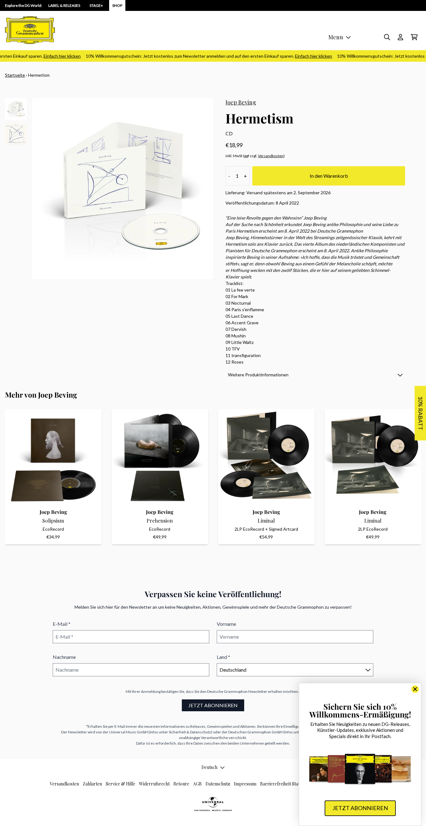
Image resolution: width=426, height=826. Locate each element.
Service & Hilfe (120, 784)
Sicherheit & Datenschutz (190, 732)
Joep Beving (240, 102)
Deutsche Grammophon (227, 691)
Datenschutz (218, 784)
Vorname (226, 624)
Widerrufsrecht (154, 784)
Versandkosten (270, 155)
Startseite (15, 75)
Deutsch (209, 767)
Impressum (245, 784)
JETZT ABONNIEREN (213, 705)
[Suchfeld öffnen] (386, 37)
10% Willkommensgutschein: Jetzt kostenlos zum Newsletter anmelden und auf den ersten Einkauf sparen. (202, 56)
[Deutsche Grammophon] (30, 30)
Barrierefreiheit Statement (286, 784)
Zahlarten (92, 784)
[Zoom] (122, 188)
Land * (223, 657)
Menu (335, 37)
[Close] (415, 689)
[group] (16, 109)
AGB (197, 784)
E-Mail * (61, 624)
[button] (315, 374)
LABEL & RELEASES (64, 5)
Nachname (64, 657)
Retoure (181, 784)
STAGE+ (96, 5)
